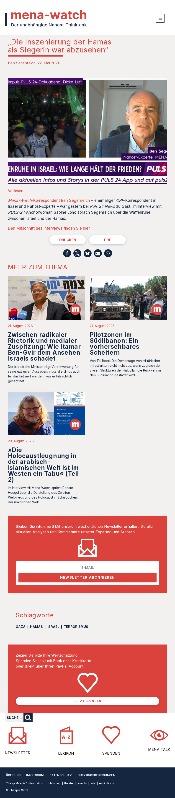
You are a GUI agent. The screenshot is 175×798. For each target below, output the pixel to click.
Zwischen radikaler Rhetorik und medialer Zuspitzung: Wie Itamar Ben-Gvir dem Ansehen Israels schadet (44, 346)
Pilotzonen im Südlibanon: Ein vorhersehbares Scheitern (114, 343)
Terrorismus (76, 627)
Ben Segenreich (22, 63)
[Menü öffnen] (160, 18)
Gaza (21, 627)
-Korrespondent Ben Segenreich (49, 200)
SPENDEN (111, 753)
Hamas (36, 627)
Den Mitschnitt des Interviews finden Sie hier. (49, 228)
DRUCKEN (67, 240)
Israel (53, 627)
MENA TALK (159, 749)
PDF (107, 240)
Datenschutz (60, 775)
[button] (67, 253)
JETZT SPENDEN (88, 701)
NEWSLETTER (17, 753)
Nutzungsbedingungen (96, 775)
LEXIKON (66, 753)
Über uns (13, 775)
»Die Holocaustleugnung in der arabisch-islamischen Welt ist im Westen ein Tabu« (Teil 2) (43, 464)
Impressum (35, 775)
